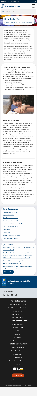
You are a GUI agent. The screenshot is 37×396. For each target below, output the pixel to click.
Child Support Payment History (12, 221)
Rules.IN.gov (6, 232)
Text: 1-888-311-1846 (17, 317)
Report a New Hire (8, 215)
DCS (7, 22)
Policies (18, 331)
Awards (18, 364)
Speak (17, 375)
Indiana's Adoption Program (11, 212)
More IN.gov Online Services (11, 235)
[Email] (15, 294)
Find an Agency (17, 311)
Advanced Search (17, 327)
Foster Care (14, 22)
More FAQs (8, 272)
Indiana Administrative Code (17, 361)
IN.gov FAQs (17, 337)
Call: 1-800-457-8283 (17, 314)
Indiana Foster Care (12, 6)
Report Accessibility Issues (18, 380)
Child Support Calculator (10, 218)
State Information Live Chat (18, 304)
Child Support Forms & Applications (13, 224)
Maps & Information (18, 347)
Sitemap (17, 334)
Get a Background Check (10, 226)
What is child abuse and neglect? (13, 261)
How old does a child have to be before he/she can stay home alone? (18, 249)
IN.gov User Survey (17, 324)
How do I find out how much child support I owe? (17, 253)
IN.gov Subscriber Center (10, 238)
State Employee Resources (18, 341)
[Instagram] (7, 294)
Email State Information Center (17, 308)
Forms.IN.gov (7, 229)
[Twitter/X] (4, 294)
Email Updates (17, 354)
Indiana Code (18, 357)
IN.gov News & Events (17, 351)
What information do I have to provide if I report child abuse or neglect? (17, 268)
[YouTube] (11, 294)
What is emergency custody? (12, 263)
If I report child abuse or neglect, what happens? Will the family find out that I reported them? (17, 257)
